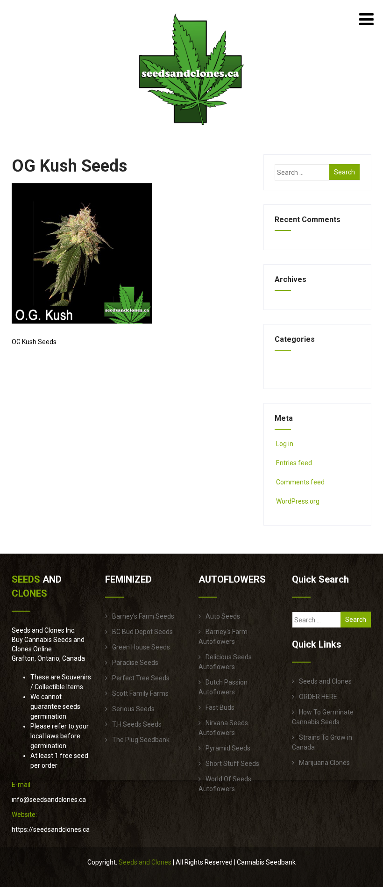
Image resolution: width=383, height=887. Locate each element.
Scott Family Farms (140, 693)
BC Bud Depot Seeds (142, 631)
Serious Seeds (133, 709)
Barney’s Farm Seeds (143, 616)
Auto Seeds (223, 616)
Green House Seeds (141, 647)
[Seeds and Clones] (191, 130)
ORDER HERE (318, 696)
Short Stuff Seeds (232, 763)
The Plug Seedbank (141, 739)
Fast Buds (220, 707)
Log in (284, 443)
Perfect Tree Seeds (141, 678)
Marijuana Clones (324, 762)
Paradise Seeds (135, 662)
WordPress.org (297, 501)
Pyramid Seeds (228, 748)
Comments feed (300, 482)
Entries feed (294, 463)
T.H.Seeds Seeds (137, 724)
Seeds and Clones (325, 681)
